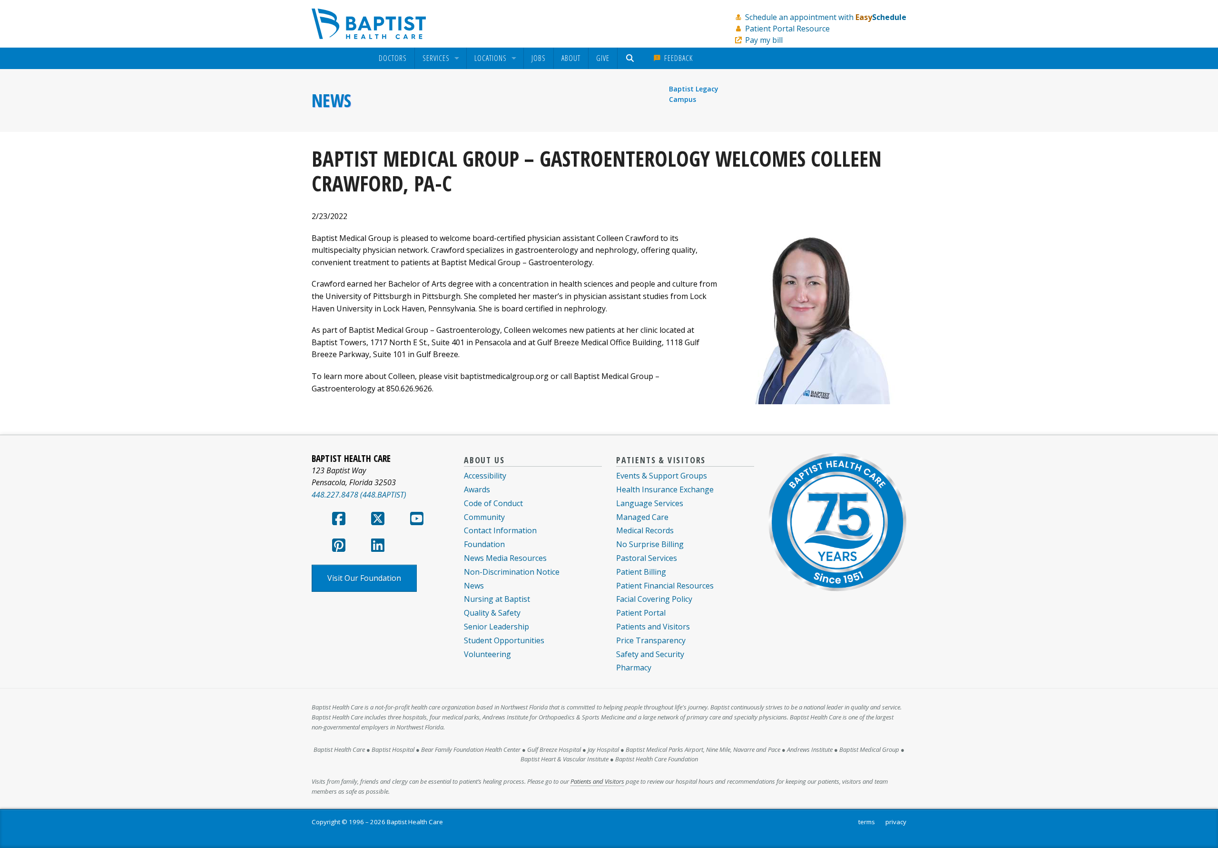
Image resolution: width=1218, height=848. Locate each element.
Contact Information (500, 530)
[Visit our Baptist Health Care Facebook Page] (338, 521)
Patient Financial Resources (665, 585)
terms (866, 822)
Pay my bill (764, 40)
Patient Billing (641, 572)
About (570, 58)
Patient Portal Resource (787, 28)
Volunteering (487, 654)
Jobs (538, 58)
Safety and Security (650, 654)
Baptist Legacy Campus (693, 94)
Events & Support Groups (661, 475)
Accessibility (485, 475)
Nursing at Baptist (497, 599)
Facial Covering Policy (654, 599)
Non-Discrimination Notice (512, 572)
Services (436, 58)
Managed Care (642, 517)
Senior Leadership (496, 626)
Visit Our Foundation (364, 578)
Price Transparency (651, 640)
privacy (895, 822)
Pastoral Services (646, 558)
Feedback (677, 58)
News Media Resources (505, 558)
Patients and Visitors (653, 626)
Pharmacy (633, 667)
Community (484, 517)
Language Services (649, 503)
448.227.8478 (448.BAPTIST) (359, 494)
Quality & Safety (492, 613)
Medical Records (645, 530)
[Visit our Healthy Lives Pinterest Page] (338, 548)
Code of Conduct (493, 503)
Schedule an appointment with (825, 17)
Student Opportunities (504, 640)
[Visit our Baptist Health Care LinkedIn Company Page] (377, 548)
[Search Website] (631, 58)
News (331, 100)
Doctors (393, 58)
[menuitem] (392, 58)
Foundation (484, 544)
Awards (477, 489)
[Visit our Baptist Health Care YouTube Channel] (416, 521)
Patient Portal (641, 613)
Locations (490, 58)
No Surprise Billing (650, 544)
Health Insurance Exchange (665, 489)
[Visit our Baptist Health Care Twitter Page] (377, 521)
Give (602, 58)
